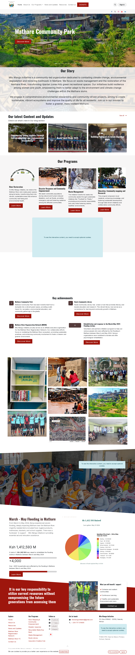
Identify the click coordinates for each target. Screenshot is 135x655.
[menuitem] (20, 5)
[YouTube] (121, 11)
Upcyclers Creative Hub (36, 641)
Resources (12, 625)
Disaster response (34, 627)
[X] (115, 11)
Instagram (55, 629)
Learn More (16, 205)
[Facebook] (111, 11)
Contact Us (12, 642)
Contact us (112, 606)
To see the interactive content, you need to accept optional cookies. (67, 237)
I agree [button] (123, 652)
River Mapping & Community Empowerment (34, 622)
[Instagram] (118, 11)
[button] (115, 5)
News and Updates (14, 628)
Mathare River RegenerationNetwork (13, 633)
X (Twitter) (55, 623)
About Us (11, 623)
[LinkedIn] (125, 11)
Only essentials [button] (113, 652)
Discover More (23, 41)
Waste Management (35, 635)
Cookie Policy (64, 651)
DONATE (83, 5)
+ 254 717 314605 (78, 623)
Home (10, 620)
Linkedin (54, 626)
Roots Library (33, 638)
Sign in (122, 5)
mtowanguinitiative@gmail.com (82, 620)
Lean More (104, 210)
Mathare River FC (14, 639)
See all (122, 115)
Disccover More (23, 341)
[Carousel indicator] (56, 64)
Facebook (55, 620)
